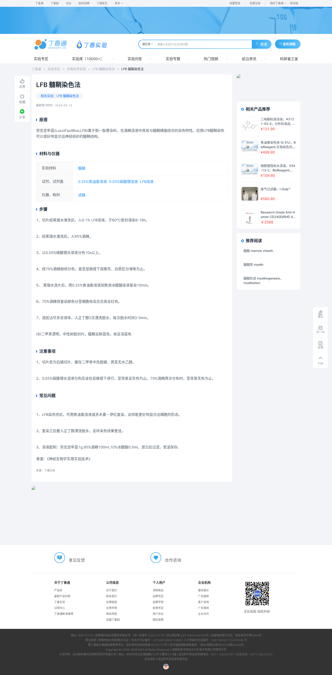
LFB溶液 (147, 181)
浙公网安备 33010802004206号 (187, 635)
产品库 (58, 590)
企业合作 (203, 614)
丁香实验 (59, 602)
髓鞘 (81, 168)
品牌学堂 (158, 602)
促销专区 (158, 608)
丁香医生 (102, 3)
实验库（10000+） (88, 59)
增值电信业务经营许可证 (113, 640)
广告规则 (203, 608)
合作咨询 (173, 560)
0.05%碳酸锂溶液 (123, 181)
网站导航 (111, 614)
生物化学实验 (76, 69)
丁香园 (55, 3)
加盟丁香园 (113, 619)
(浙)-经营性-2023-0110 (148, 635)
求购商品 (158, 590)
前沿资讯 (249, 59)
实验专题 (173, 59)
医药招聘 (84, 3)
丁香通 (39, 3)
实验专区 (41, 59)
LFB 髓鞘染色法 (103, 69)
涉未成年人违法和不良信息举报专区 (166, 659)
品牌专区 (158, 596)
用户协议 (158, 614)
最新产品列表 (62, 596)
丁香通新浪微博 (63, 614)
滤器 (81, 195)
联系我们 (111, 596)
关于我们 (111, 590)
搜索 (263, 44)
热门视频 (211, 59)
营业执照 (90, 640)
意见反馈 (77, 560)
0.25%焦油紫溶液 (92, 181)
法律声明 (111, 608)
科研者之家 (289, 59)
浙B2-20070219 (82, 635)
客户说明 (203, 602)
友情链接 (111, 602)
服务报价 (203, 590)
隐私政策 (158, 619)
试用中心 (59, 608)
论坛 (68, 3)
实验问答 (135, 59)
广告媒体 (203, 596)
